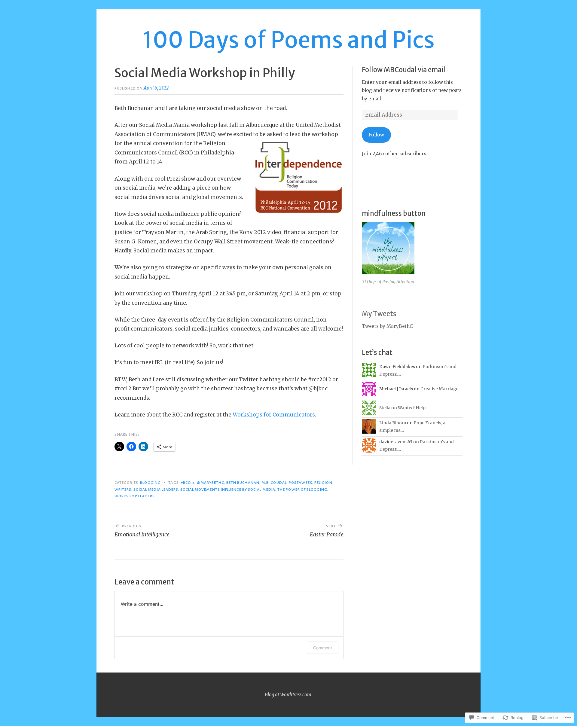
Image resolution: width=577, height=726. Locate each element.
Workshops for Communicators (274, 414)
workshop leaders (134, 496)
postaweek (300, 482)
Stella (384, 407)
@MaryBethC (210, 482)
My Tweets (379, 314)
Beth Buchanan (242, 482)
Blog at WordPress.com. (288, 694)
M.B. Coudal (274, 482)
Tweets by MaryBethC (387, 326)
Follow (376, 135)
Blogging (150, 482)
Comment (322, 647)
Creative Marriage (439, 389)
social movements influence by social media (227, 489)
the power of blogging (302, 489)
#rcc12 (187, 482)
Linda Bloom (392, 423)
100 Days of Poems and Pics (289, 40)
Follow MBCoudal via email (403, 70)
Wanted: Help (412, 407)
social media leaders (155, 489)
